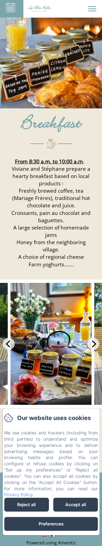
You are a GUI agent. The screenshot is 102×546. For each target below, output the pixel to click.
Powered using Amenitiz (51, 543)
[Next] (93, 344)
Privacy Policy (18, 494)
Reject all (26, 504)
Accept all (75, 504)
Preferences (51, 523)
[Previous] (9, 344)
